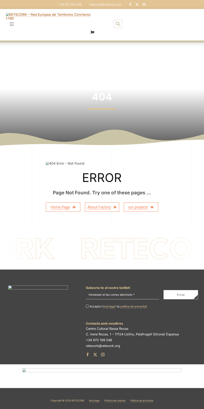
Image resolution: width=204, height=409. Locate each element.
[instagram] (144, 4)
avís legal (109, 306)
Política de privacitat (141, 400)
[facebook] (130, 4)
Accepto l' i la (118, 306)
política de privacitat (133, 306)
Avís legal (94, 400)
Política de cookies (115, 400)
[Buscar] (118, 24)
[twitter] (137, 4)
